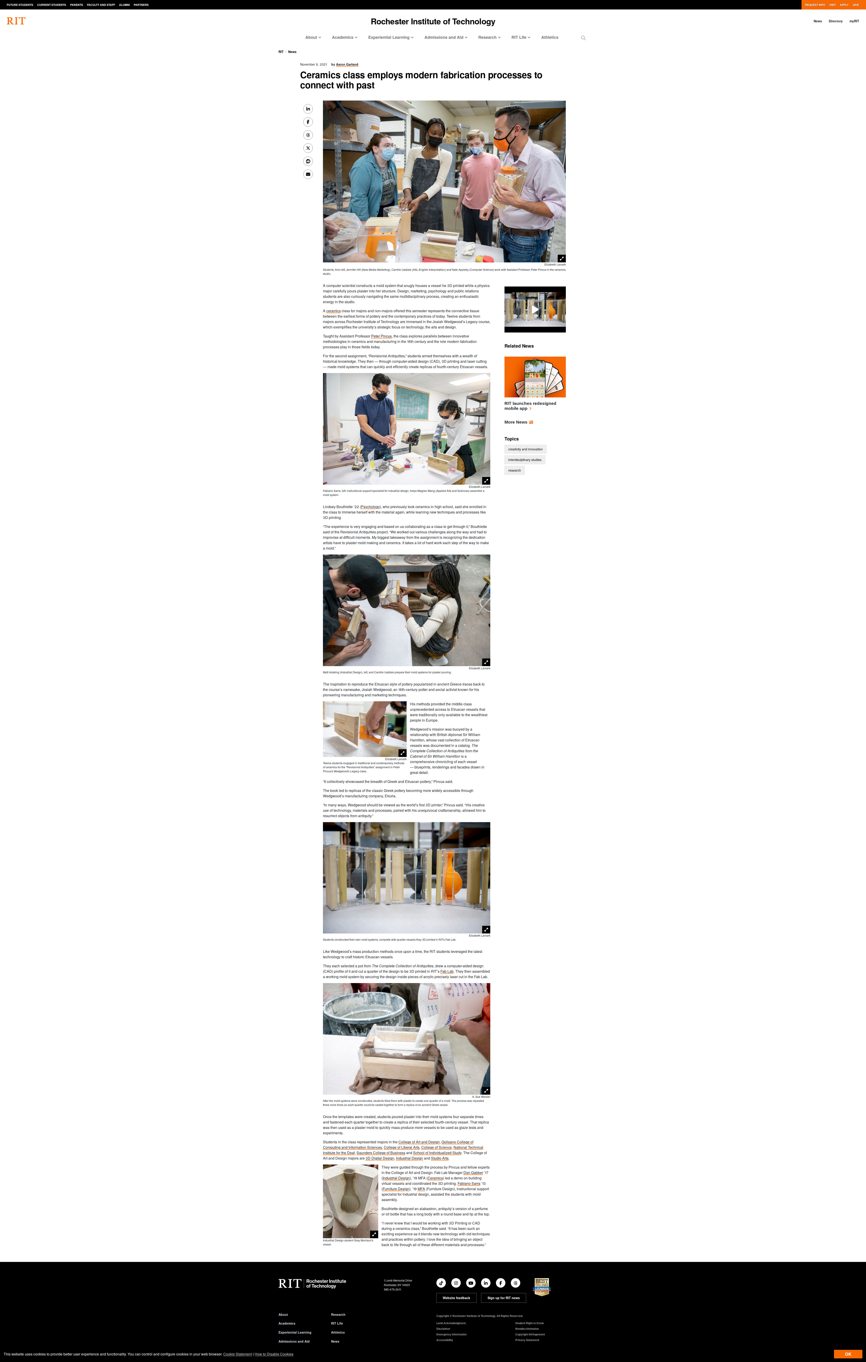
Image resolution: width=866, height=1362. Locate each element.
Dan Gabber (473, 1172)
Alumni (124, 5)
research (514, 470)
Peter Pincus (381, 336)
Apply (844, 5)
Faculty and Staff (101, 5)
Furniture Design (396, 1188)
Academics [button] (342, 37)
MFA (421, 1188)
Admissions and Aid (294, 1341)
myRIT (854, 21)
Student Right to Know (529, 1323)
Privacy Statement (527, 1340)
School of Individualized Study (437, 1152)
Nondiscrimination (527, 1329)
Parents (76, 5)
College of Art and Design (419, 1141)
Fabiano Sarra (469, 1183)
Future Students (20, 5)
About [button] (311, 37)
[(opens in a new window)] (441, 1283)
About (283, 1314)
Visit (832, 5)
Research (338, 1314)
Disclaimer (443, 1329)
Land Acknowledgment (451, 1323)
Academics (287, 1323)
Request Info (815, 5)
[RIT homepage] (16, 21)
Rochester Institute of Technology (433, 21)
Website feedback (456, 1298)
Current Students (51, 5)
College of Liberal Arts (401, 1147)
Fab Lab (447, 971)
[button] (583, 37)
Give (856, 5)
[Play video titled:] (535, 309)
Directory (836, 21)
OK (848, 1354)
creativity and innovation (525, 449)
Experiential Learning (295, 1332)
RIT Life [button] (518, 37)
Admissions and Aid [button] (443, 37)
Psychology (370, 506)
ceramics (333, 310)
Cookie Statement (237, 1354)
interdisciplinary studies (524, 459)
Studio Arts (440, 1158)
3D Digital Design (380, 1158)
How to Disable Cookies (274, 1354)
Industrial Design (409, 1158)
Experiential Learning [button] (389, 37)
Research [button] (487, 37)
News (818, 21)
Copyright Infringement (530, 1334)
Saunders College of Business (381, 1152)
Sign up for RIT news (504, 1298)
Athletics (549, 37)
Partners (141, 5)
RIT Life (337, 1323)
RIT (281, 51)
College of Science (436, 1147)
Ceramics (435, 1178)
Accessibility (444, 1340)
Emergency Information (451, 1334)
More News (515, 422)
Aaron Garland (347, 64)
